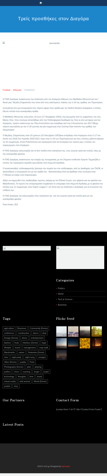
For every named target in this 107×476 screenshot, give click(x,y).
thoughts (22, 376)
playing (38, 367)
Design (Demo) (11, 338)
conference (9, 333)
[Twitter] (8, 215)
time (31, 376)
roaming (26, 372)
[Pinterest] (12, 215)
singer (37, 372)
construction (23, 333)
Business (62, 305)
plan (29, 367)
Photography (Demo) (13, 367)
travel (39, 376)
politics (7, 372)
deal (44, 333)
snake (46, 372)
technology (9, 376)
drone (24, 338)
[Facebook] (4, 215)
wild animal (24, 381)
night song (30, 357)
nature (21, 352)
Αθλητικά (17, 90)
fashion (7, 343)
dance (36, 333)
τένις (16, 386)
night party (16, 357)
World (60, 294)
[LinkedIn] (20, 215)
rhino (16, 372)
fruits (16, 343)
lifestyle (7, 348)
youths (7, 386)
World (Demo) (40, 381)
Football (6, 90)
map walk (43, 348)
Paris (32, 362)
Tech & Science (65, 299)
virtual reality (10, 381)
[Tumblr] (16, 215)
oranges (42, 357)
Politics (61, 288)
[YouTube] (55, 451)
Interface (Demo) (30, 343)
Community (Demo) (39, 328)
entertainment (37, 338)
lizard (17, 348)
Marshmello (9, 352)
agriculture (9, 328)
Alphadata (65, 466)
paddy (23, 362)
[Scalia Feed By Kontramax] (61, 331)
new (6, 357)
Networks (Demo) (36, 352)
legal (44, 343)
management (29, 348)
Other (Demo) (10, 362)
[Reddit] (24, 215)
